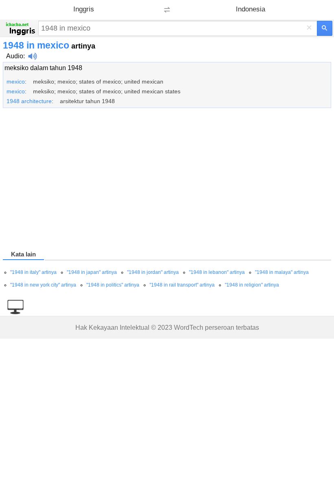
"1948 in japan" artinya (92, 272)
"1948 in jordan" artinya (153, 272)
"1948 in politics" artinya (112, 285)
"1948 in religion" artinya (252, 285)
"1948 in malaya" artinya (282, 272)
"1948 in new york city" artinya (43, 285)
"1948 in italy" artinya (33, 272)
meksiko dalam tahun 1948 (43, 67)
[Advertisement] (167, 181)
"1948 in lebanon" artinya (217, 272)
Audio (14, 56)
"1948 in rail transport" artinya (182, 285)
